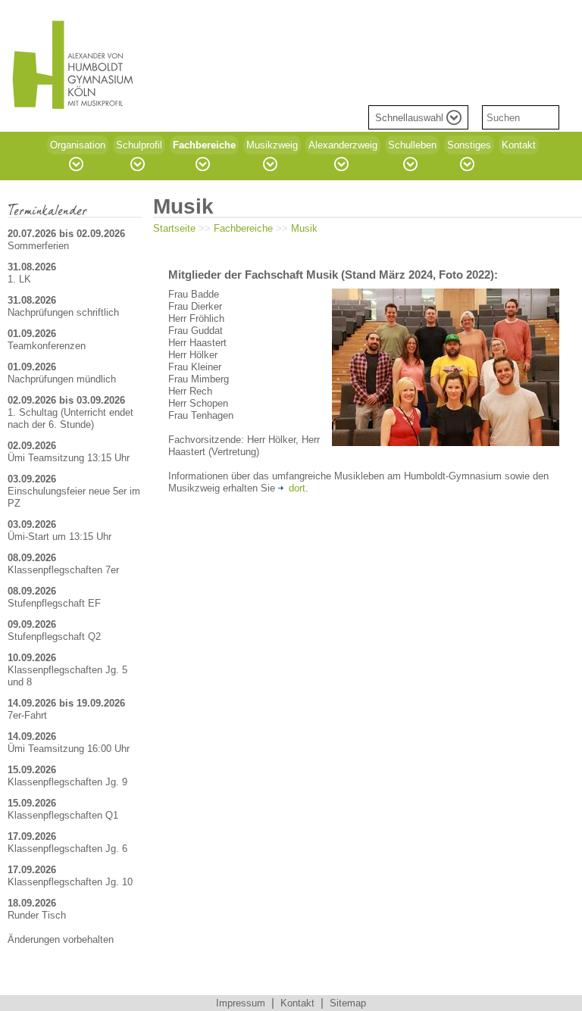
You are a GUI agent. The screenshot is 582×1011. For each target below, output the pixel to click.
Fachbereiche (243, 228)
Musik (304, 228)
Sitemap (348, 1003)
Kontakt (297, 1003)
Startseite (174, 228)
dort (297, 488)
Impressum (240, 1003)
